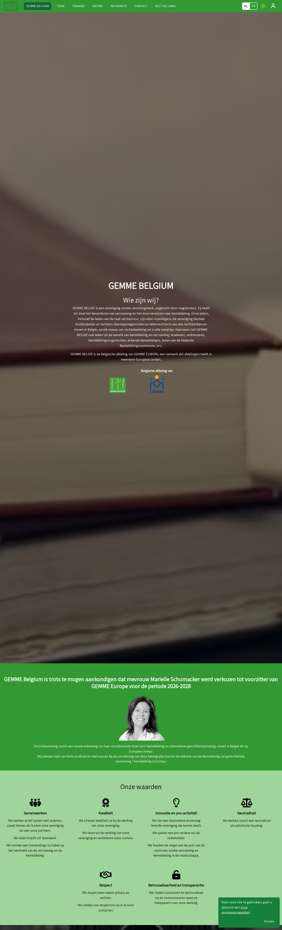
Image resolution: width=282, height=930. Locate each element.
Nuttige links (165, 6)
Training (78, 6)
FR (253, 6)
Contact (141, 6)
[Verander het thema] (263, 6)
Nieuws (97, 6)
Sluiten (269, 921)
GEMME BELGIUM (37, 6)
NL (246, 6)
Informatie (118, 6)
